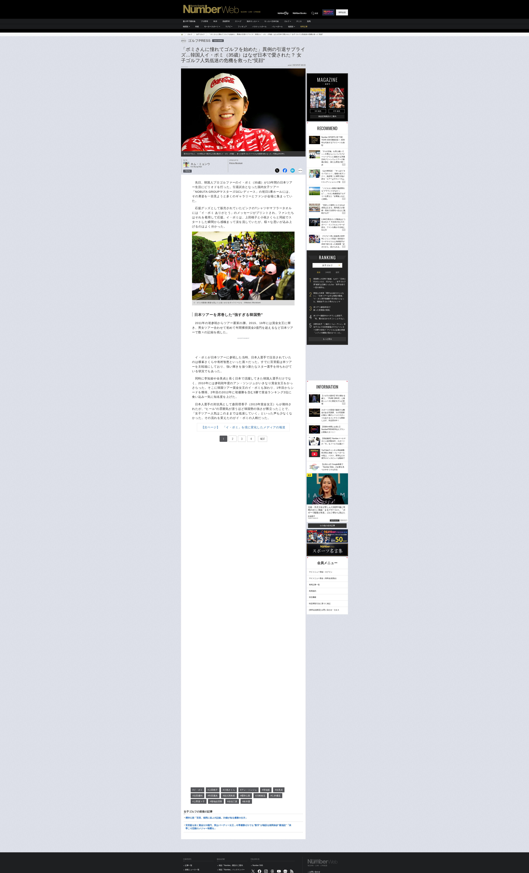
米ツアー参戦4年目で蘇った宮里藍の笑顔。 (322, 308)
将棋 (197, 27)
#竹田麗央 (213, 796)
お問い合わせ (314, 872)
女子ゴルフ (200, 34)
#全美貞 (279, 790)
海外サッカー (252, 21)
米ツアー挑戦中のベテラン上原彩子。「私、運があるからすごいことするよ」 (329, 317)
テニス (299, 21)
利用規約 (312, 591)
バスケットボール (259, 27)
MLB (215, 21)
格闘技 (185, 27)
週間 (337, 272)
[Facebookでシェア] (285, 171)
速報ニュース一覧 (192, 870)
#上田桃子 (213, 790)
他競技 (290, 27)
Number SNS (258, 865)
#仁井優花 (275, 796)
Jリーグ (238, 21)
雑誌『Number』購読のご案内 (231, 865)
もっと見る (327, 339)
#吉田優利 (197, 796)
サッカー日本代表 (271, 21)
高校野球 (226, 21)
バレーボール (277, 27)
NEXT (262, 439)
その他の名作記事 (327, 525)
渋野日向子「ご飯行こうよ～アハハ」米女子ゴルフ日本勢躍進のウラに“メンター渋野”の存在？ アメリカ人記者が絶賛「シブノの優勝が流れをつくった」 (329, 328)
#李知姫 (266, 790)
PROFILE (188, 171)
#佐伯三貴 (232, 801)
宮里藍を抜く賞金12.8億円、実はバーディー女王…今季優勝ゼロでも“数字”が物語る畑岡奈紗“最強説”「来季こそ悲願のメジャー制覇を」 (238, 826)
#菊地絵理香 (216, 801)
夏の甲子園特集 (189, 21)
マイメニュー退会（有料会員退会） (323, 578)
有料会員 (342, 12)
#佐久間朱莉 (229, 796)
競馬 (309, 21)
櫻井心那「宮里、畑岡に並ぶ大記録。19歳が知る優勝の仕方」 (217, 818)
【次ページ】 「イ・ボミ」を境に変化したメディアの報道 (243, 427)
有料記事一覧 (314, 585)
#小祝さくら (229, 790)
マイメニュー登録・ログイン (320, 572)
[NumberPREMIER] (328, 12)
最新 (318, 272)
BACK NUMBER (218, 40)
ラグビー (229, 27)
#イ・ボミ (197, 790)
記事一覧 (188, 865)
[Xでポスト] (277, 171)
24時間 (328, 272)
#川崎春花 (260, 796)
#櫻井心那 (245, 796)
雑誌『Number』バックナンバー (232, 870)
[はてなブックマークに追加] (292, 171)
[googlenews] (285, 872)
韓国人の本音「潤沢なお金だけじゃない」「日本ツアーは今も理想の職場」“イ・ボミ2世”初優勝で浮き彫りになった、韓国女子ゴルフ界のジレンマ (328, 297)
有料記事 (303, 27)
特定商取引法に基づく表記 (319, 604)
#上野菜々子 (198, 801)
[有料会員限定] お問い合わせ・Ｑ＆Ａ (324, 610)
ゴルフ (286, 21)
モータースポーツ (211, 27)
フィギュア (242, 27)
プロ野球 (204, 21)
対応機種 (312, 597)
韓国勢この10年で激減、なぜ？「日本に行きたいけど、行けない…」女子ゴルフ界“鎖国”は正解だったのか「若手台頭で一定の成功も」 (329, 283)
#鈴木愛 (246, 801)
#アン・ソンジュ (248, 790)
